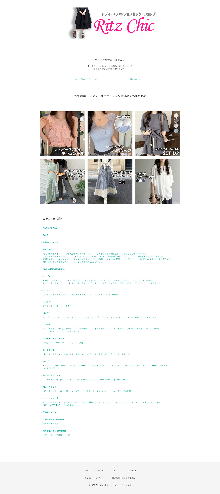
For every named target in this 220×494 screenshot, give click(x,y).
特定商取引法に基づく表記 (123, 478)
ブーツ (70, 380)
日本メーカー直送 (51, 424)
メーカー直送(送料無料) (53, 419)
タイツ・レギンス (135, 317)
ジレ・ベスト (126, 283)
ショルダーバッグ (96, 366)
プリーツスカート (135, 329)
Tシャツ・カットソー (52, 280)
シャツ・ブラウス (121, 280)
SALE (45, 235)
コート (59, 306)
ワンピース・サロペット (53, 339)
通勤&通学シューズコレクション (152, 256)
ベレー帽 (116, 391)
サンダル (60, 380)
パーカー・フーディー (77, 283)
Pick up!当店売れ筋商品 (54, 269)
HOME (87, 471)
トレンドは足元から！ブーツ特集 (88, 259)
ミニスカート (49, 329)
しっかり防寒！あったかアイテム (88, 262)
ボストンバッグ (115, 366)
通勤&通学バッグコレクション (121, 256)
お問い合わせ (134, 79)
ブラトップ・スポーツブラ (54, 294)
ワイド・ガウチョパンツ (113, 317)
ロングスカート (82, 329)
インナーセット (113, 294)
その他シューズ (120, 380)
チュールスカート (51, 331)
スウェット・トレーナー (53, 283)
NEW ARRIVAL (50, 228)
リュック (47, 366)
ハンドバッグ (49, 368)
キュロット (151, 317)
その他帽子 (128, 391)
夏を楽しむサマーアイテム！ (136, 254)
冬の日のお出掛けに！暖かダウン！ (154, 259)
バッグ (46, 361)
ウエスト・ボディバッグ (136, 366)
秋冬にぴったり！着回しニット (56, 262)
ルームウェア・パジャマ (74, 402)
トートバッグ (60, 366)
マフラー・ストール (51, 402)
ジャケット (48, 306)
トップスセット (155, 283)
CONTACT (131, 471)
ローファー (105, 380)
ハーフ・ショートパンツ (69, 317)
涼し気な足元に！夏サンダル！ (79, 254)
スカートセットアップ (74, 354)
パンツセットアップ (51, 354)
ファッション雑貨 (51, 398)
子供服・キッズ (50, 412)
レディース (48, 435)
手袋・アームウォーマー (99, 402)
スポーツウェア (157, 402)
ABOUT (101, 471)
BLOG (116, 471)
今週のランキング (51, 242)
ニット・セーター (73, 280)
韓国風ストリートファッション (56, 259)
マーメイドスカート (71, 331)
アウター (47, 302)
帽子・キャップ (50, 387)
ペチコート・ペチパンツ (80, 294)
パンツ (46, 313)
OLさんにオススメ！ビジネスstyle (89, 256)
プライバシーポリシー (94, 478)
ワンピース (48, 343)
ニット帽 (64, 391)
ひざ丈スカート (65, 329)
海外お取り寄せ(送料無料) (54, 431)
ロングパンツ (49, 317)
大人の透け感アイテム (52, 254)
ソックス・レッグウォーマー (126, 402)
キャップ (75, 391)
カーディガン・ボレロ (142, 280)
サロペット (61, 343)
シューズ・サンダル (51, 375)
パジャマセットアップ (97, 354)
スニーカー (48, 380)
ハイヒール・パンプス (87, 380)
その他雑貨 (69, 405)
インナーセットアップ (120, 354)
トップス (47, 276)
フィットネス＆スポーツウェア (56, 256)
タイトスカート (99, 329)
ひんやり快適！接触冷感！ (108, 254)
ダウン (69, 306)
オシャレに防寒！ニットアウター (121, 259)
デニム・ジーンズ (91, 317)
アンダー (99, 294)
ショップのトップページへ (85, 79)
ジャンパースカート (78, 343)
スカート (47, 324)
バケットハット (50, 391)
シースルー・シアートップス (103, 283)
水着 (145, 402)
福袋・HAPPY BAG (51, 405)
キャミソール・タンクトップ (97, 280)
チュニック (140, 283)
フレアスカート (116, 329)
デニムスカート (153, 329)
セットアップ (49, 350)
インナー (47, 290)
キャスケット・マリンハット (95, 391)
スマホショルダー (77, 366)
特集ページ (48, 249)
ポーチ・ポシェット (159, 366)
